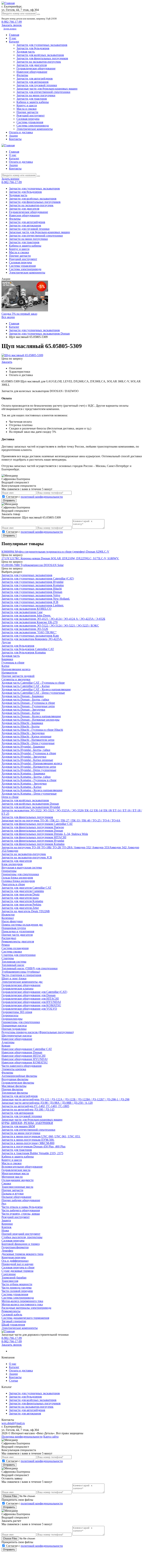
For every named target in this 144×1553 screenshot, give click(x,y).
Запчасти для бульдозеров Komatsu (24, 652)
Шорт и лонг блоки (14, 978)
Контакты (15, 139)
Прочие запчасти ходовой (18, 676)
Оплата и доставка (21, 132)
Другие (6, 642)
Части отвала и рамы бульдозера (22, 1207)
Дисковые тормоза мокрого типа (22, 1254)
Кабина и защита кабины (32, 102)
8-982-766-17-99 (12, 21)
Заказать (7, 362)
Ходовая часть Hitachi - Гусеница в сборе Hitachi (32, 729)
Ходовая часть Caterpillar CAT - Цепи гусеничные (33, 692)
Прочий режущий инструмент (21, 1233)
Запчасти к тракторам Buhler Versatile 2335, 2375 (32, 1153)
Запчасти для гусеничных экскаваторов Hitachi (32, 588)
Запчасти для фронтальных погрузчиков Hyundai (33, 840)
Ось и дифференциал (15, 1260)
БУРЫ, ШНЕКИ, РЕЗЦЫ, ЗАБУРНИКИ (27, 1123)
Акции (13, 135)
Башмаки (7, 659)
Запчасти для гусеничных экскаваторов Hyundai (32, 581)
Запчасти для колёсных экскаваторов (40, 55)
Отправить (9, 500)
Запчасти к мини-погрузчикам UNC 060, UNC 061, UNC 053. (41, 1136)
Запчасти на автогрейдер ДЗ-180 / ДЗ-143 (28, 1109)
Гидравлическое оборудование (36, 68)
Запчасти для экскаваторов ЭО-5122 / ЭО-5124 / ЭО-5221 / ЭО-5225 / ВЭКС (50, 625)
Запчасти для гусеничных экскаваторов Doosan (32, 592)
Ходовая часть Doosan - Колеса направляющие (31, 716)
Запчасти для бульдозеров (32, 48)
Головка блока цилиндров (18, 881)
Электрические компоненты (34, 129)
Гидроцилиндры (12, 1018)
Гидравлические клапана (17, 988)
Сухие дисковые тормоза (17, 1270)
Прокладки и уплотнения (18, 931)
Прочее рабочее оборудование (21, 1200)
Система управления (29, 122)
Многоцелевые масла (15, 1173)
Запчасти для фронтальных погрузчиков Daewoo (33, 827)
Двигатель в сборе (13, 884)
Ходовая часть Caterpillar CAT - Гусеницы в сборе (33, 682)
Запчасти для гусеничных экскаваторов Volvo (31, 595)
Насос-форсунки (12, 921)
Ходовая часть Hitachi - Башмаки (22, 723)
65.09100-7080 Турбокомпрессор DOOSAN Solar (33, 565)
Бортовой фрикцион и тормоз (21, 1243)
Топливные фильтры (15, 1092)
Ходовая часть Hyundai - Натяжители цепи (29, 766)
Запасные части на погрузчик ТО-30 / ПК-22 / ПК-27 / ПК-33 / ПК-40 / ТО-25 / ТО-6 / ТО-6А (61, 820)
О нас (12, 38)
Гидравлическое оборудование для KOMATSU (31, 1005)
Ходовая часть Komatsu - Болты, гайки (26, 776)
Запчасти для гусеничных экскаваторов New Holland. (36, 598)
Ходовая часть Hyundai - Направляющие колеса (32, 763)
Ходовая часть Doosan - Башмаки (23, 696)
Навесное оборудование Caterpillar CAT (27, 1049)
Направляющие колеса (16, 669)
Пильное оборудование (16, 1196)
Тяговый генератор (14, 1321)
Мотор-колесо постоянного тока (22, 1304)
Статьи (13, 1380)
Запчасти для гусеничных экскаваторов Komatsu (33, 585)
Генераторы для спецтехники (20, 874)
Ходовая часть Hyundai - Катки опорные (27, 760)
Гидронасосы (10, 1015)
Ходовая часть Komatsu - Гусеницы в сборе (29, 780)
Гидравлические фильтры (18, 1082)
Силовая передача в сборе (18, 1267)
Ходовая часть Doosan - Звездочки (23, 709)
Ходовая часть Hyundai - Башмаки (23, 746)
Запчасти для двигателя (31, 65)
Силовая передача (27, 118)
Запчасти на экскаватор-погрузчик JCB (27, 857)
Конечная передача (14, 1257)
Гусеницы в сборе (13, 662)
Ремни (6, 944)
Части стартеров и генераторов (21, 975)
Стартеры (8, 958)
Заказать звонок (12, 1344)
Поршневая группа (14, 928)
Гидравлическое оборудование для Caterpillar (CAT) (34, 991)
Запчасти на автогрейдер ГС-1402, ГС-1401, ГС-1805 (35, 1106)
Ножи (5, 1230)
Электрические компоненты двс (22, 981)
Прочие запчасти (27, 112)
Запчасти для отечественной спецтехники (43, 92)
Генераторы (9, 870)
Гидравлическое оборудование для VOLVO (29, 1008)
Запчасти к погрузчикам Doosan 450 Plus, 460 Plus (33, 1146)
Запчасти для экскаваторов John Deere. (26, 615)
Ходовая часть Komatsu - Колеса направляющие (32, 790)
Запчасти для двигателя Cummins (23, 891)
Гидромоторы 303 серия (17, 1012)
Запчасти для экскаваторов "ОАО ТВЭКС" (29, 632)
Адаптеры (8, 1042)
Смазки (6, 1183)
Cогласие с (34, 496)
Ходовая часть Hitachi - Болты (21, 726)
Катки (5, 665)
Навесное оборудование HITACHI (23, 1055)
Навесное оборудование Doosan (22, 1052)
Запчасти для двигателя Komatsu (22, 901)
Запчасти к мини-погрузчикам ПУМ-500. (28, 1139)
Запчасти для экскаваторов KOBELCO (26, 608)
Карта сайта (50, 1436)
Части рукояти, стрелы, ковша (21, 1213)
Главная (14, 34)
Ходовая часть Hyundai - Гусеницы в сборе (29, 753)
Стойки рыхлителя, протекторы (22, 1237)
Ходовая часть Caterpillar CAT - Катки (26, 686)
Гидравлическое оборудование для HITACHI (30, 998)
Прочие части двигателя (17, 934)
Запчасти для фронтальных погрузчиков (42, 58)
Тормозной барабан (14, 1277)
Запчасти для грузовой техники (36, 85)
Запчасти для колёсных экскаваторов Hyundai (31, 807)
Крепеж (6, 1227)
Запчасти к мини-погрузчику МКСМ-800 (28, 1143)
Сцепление (9, 1274)
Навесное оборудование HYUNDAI (24, 1059)
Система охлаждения (15, 948)
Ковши (6, 1045)
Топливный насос (13, 965)
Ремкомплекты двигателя (18, 941)
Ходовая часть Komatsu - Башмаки (23, 773)
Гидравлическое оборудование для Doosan (29, 995)
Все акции (8, 317)
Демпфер (7, 1250)
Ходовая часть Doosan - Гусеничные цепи (28, 706)
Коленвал (8, 918)
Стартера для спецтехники (19, 954)
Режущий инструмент (30, 115)
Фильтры (22, 75)
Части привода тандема (17, 1287)
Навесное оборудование (31, 71)
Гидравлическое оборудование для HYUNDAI (31, 1002)
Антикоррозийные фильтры (19, 1075)
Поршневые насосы (14, 1025)
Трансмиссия (10, 1280)
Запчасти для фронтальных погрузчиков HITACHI (34, 837)
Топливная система (14, 961)
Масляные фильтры (14, 1086)
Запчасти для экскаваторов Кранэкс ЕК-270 (30, 622)
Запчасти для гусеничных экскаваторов (41, 44)
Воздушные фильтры (15, 1079)
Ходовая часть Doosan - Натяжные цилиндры (30, 719)
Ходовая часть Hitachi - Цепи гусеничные (28, 743)
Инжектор (8, 914)
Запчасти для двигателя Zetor (20, 907)
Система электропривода (32, 125)
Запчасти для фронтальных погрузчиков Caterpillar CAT (37, 823)
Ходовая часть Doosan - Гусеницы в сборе (28, 702)
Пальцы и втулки (13, 1193)
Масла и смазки (26, 108)
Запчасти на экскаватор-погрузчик (38, 61)
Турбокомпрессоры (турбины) (21, 971)
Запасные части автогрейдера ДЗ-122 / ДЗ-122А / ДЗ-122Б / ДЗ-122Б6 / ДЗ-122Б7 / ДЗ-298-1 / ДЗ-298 (65, 1099)
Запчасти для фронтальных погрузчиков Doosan (32, 830)
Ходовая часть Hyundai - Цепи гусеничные (29, 770)
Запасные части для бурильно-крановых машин (46, 88)
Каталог (14, 41)
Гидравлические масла (16, 1170)
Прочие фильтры (12, 1089)
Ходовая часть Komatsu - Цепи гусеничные (29, 793)
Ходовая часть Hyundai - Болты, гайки (26, 749)
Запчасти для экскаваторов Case (22, 612)
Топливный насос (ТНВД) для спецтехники (30, 968)
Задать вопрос (9, 28)
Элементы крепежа (14, 1069)
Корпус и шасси (26, 105)
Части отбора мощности (17, 1284)
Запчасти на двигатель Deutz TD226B (26, 911)
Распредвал (9, 938)
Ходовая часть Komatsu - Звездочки (24, 783)
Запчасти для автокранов (32, 81)
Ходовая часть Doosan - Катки (21, 713)
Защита (6, 1220)
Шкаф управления (13, 1324)
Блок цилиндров (12, 864)
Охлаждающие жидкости (18, 1180)
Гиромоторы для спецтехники (21, 1022)
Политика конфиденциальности (22, 1436)
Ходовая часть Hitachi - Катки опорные (26, 736)
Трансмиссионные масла (17, 1186)
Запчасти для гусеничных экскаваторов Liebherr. (33, 605)
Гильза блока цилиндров (17, 877)
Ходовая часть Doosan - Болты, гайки (25, 699)
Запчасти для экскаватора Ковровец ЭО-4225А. (32, 639)
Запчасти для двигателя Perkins (21, 904)
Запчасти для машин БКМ (18, 1126)
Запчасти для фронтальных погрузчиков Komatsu (33, 844)
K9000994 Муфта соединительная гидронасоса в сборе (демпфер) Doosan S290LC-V (55, 551)
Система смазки (12, 951)
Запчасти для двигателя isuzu (20, 897)
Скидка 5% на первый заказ (19, 313)
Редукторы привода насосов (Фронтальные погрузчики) (38, 1032)
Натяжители (9, 672)
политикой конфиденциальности (42, 496)
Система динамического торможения (25, 1317)
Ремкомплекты (11, 1311)
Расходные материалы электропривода (26, 1307)
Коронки (7, 1223)
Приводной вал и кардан (17, 1264)
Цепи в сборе (10, 797)
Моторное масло (12, 1176)
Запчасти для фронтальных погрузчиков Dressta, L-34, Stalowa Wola (45, 833)
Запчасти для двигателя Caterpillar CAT (26, 887)
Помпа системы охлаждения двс (22, 924)
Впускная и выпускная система (22, 867)
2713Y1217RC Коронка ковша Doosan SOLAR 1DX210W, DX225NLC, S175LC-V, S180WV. (60, 558)
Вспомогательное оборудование (22, 1166)
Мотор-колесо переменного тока (22, 1301)
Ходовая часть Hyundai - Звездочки (24, 756)
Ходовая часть (25, 51)
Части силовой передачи (17, 1291)
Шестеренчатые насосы (17, 1035)
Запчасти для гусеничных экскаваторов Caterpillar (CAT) (38, 578)
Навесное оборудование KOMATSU (25, 1062)
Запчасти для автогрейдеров (34, 78)
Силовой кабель (12, 1314)
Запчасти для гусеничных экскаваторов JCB (30, 602)
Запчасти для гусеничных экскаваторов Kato (30, 635)
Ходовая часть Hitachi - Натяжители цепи (28, 739)
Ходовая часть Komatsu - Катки (21, 786)
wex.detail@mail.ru (13, 1423)
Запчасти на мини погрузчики (35, 95)
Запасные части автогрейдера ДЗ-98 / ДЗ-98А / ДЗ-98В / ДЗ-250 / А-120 (47, 1102)
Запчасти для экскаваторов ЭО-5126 (25, 628)
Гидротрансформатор (15, 1247)
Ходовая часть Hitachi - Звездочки (23, 733)
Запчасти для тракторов (31, 98)
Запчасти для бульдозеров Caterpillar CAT (28, 649)
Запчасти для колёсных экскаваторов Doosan (30, 803)
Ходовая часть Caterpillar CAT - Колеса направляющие (36, 689)
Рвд (4, 1203)
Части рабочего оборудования (21, 1210)
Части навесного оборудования (21, 1065)
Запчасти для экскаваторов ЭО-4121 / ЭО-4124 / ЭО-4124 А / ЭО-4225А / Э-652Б (53, 618)
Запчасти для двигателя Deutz (21, 894)
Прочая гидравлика (14, 1028)
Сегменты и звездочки (16, 679)
